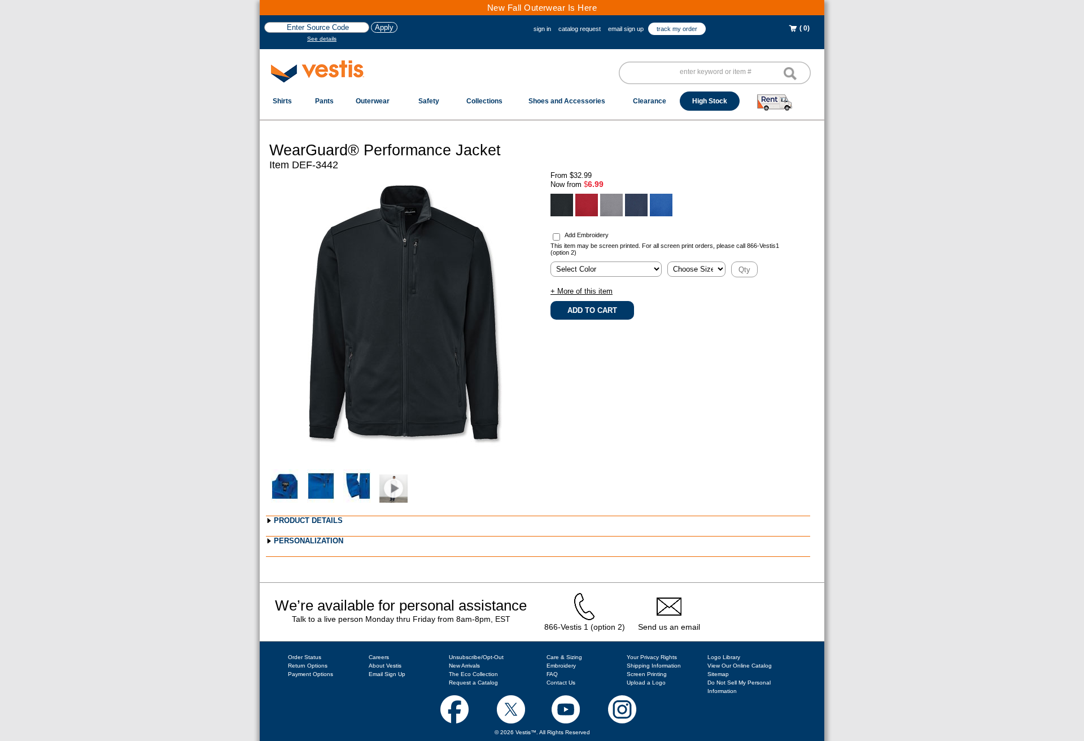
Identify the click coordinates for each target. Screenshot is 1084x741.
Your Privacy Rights (652, 657)
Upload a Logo (646, 682)
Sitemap (718, 674)
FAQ (552, 674)
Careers (379, 657)
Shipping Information (654, 665)
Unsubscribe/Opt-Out (476, 657)
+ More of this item (581, 291)
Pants (324, 101)
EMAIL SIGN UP (626, 28)
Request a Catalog (473, 682)
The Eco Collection (473, 674)
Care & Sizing (564, 657)
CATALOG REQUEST (579, 28)
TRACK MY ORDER (677, 28)
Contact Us (561, 682)
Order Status (304, 657)
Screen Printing (647, 674)
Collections (484, 101)
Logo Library (723, 657)
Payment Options (310, 674)
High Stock (709, 101)
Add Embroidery (587, 235)
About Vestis (385, 665)
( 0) (804, 28)
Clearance (649, 101)
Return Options (307, 665)
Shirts (282, 101)
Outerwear (373, 101)
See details (321, 39)
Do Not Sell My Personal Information (739, 686)
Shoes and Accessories (566, 101)
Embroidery (561, 665)
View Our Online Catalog (739, 665)
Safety (428, 101)
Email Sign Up (387, 674)
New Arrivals (464, 665)
